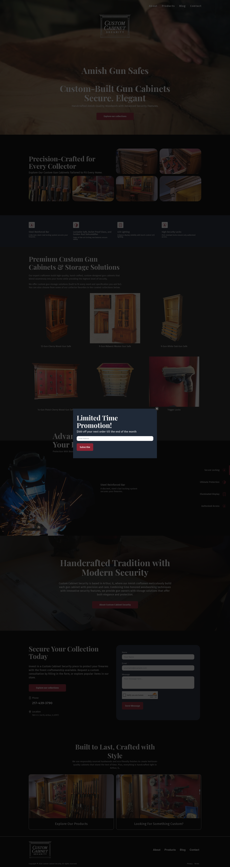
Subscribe (85, 447)
